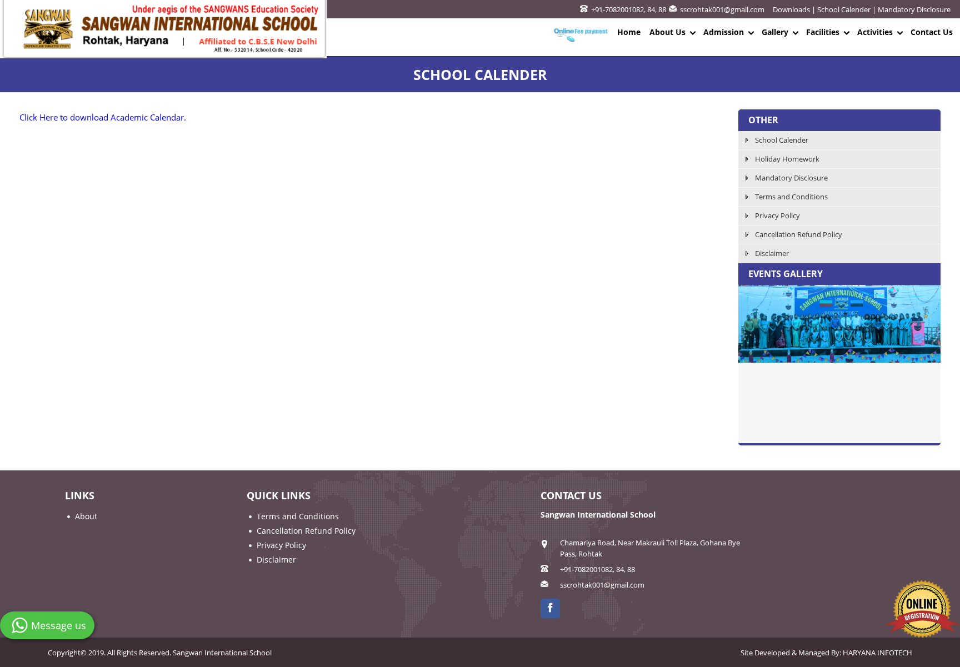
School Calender (844, 9)
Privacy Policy (777, 215)
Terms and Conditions (791, 197)
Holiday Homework (787, 159)
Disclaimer (772, 253)
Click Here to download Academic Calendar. (102, 117)
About (86, 516)
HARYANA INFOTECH (877, 653)
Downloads (791, 9)
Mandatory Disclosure (914, 9)
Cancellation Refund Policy (798, 234)
